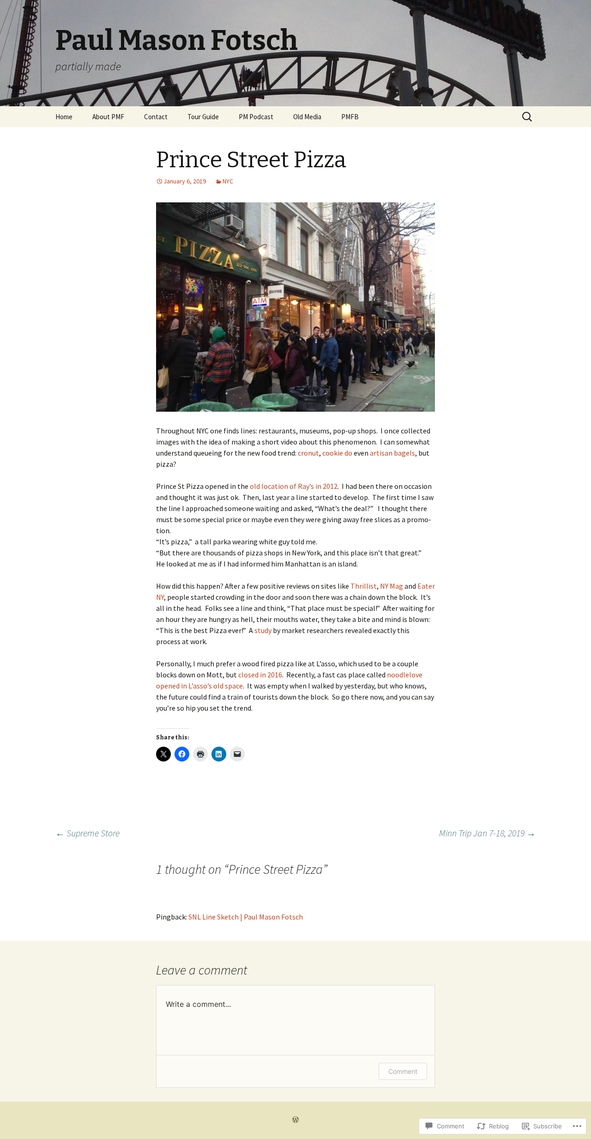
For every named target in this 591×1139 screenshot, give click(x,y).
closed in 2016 (260, 674)
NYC (228, 181)
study (262, 630)
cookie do (337, 452)
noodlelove (404, 674)
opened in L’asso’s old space (199, 685)
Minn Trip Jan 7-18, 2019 (487, 833)
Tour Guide (203, 116)
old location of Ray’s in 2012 (294, 486)
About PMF (108, 116)
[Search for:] (528, 117)
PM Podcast (256, 116)
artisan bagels (392, 452)
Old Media (307, 116)
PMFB (350, 116)
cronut (308, 452)
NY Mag (391, 586)
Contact (156, 116)
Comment (402, 1071)
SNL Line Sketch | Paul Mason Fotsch (245, 916)
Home (63, 116)
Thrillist (363, 586)
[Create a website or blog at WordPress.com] (295, 1120)
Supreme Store (87, 833)
